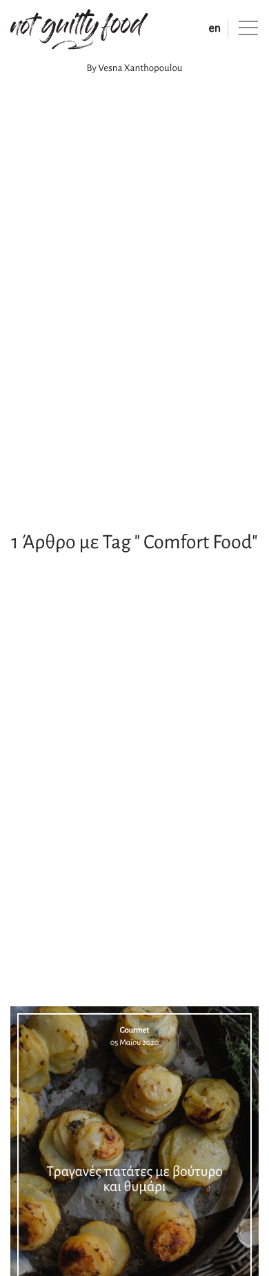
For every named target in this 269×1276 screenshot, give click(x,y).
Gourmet (135, 1030)
